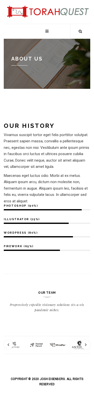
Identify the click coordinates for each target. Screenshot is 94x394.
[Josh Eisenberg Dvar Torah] (47, 5)
